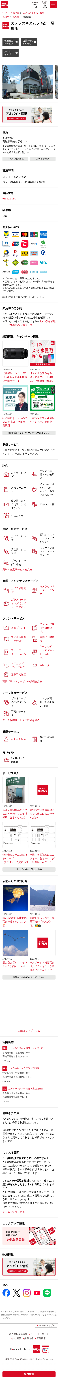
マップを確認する (15, 159)
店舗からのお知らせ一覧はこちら (29, 977)
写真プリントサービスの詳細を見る (22, 681)
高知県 (5, 17)
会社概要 (16, 1338)
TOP (4, 13)
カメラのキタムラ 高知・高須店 (23, 1068)
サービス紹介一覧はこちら (29, 869)
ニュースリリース (39, 1334)
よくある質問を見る (13, 1211)
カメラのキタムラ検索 (33, 13)
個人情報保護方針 (18, 1334)
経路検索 (29, 1374)
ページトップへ (47, 1325)
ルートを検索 (42, 159)
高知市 (16, 17)
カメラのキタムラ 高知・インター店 (25, 1048)
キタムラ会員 (45, 2)
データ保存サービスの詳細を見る (21, 720)
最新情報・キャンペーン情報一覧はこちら (29, 433)
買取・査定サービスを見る (17, 569)
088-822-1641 (9, 198)
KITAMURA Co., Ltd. (22, 1359)
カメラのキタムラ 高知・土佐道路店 (25, 1088)
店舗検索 (35, 2)
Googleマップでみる (29, 1030)
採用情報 (28, 1338)
